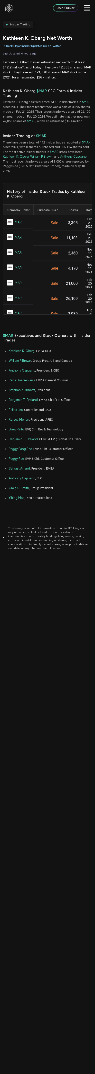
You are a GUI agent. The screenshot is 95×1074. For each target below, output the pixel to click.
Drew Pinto (16, 429)
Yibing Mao (16, 498)
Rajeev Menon (19, 419)
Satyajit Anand (19, 468)
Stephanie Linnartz (22, 390)
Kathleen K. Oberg (16, 156)
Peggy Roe (16, 458)
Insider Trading (20, 24)
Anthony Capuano (73, 156)
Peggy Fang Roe (20, 449)
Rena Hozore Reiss (22, 380)
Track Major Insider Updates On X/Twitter (33, 46)
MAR (18, 222)
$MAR (42, 90)
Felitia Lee (16, 410)
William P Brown (41, 156)
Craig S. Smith (19, 488)
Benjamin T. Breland (23, 400)
